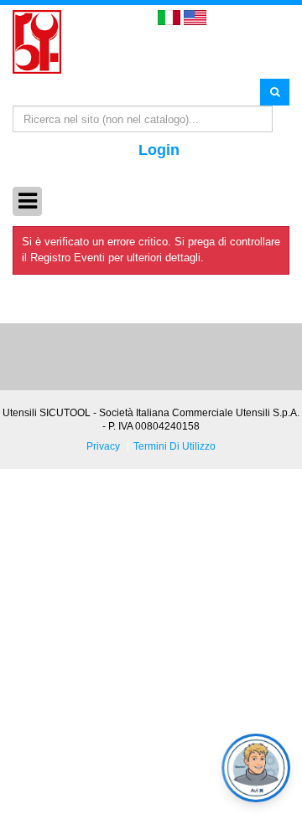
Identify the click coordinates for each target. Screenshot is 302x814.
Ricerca (274, 91)
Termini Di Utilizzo (174, 445)
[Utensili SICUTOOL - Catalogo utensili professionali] (37, 40)
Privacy (103, 445)
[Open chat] (255, 768)
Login (159, 150)
